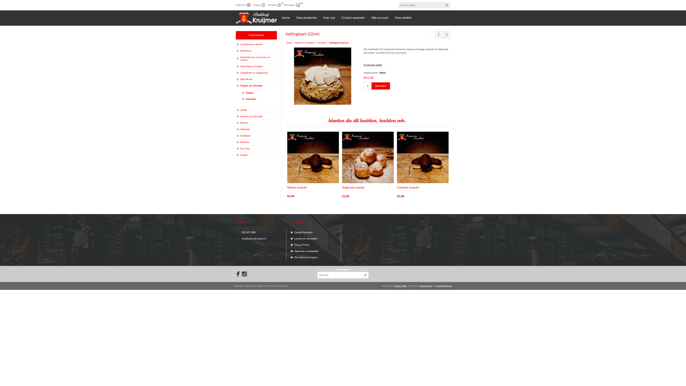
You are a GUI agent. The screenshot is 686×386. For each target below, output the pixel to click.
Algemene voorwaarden (306, 251)
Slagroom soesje (353, 187)
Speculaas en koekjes (251, 66)
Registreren (241, 5)
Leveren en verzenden (305, 238)
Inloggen (256, 5)
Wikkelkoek (246, 79)
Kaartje (244, 155)
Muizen (244, 123)
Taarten (250, 92)
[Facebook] (237, 274)
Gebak (243, 110)
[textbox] (421, 5)
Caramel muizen (408, 187)
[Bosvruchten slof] (446, 34)
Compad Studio (400, 286)
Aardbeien (245, 135)
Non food (245, 148)
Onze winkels (403, 18)
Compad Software (444, 286)
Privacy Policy (301, 245)
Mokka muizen (297, 187)
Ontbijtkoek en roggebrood (253, 72)
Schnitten (251, 99)
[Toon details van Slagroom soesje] (368, 157)
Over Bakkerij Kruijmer (306, 257)
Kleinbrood (245, 51)
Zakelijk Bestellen (303, 232)
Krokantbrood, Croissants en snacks (255, 58)
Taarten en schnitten (251, 85)
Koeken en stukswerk (251, 116)
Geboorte (245, 129)
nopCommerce (425, 286)
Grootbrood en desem (251, 44)
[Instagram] (244, 274)
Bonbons (244, 142)
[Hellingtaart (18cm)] (438, 34)
